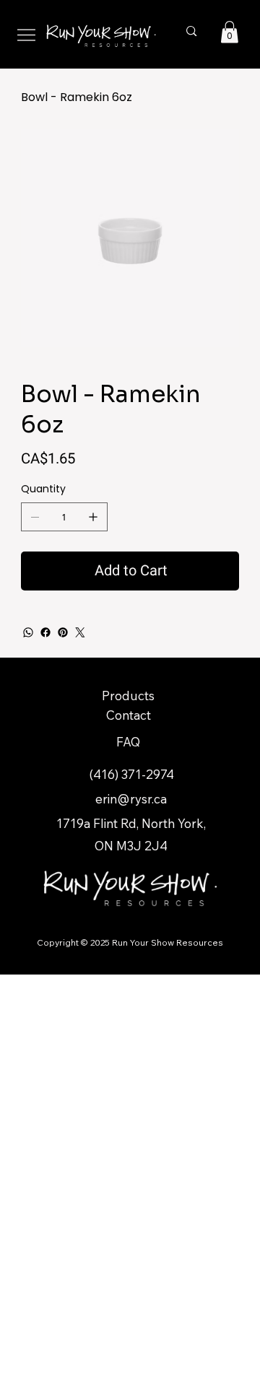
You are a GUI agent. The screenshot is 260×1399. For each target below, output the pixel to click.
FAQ (128, 741)
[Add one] (93, 516)
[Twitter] (80, 632)
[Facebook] (45, 632)
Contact (128, 715)
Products (128, 695)
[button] (229, 32)
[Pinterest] (63, 632)
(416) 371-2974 (131, 774)
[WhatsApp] (28, 632)
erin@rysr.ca (131, 798)
